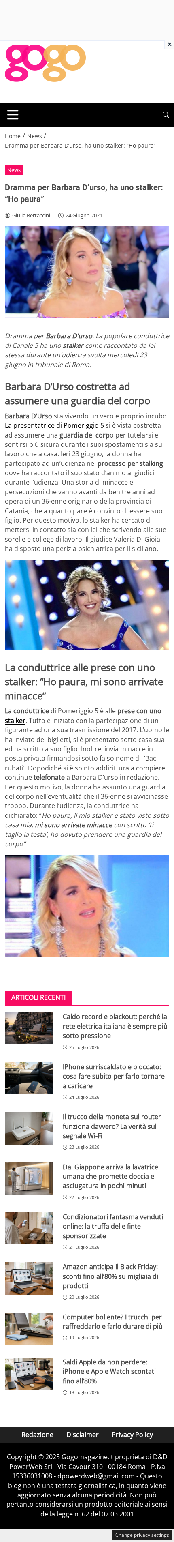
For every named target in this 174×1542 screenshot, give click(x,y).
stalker (15, 720)
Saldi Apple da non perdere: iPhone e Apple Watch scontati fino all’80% (109, 1371)
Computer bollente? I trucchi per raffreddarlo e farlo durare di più (113, 1322)
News (14, 170)
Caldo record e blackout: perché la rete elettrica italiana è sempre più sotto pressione (115, 1026)
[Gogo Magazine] (45, 70)
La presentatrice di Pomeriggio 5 (54, 425)
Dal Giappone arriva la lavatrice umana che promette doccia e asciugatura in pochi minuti (110, 1176)
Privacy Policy (132, 1434)
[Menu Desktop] (13, 115)
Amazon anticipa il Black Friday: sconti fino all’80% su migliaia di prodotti (110, 1276)
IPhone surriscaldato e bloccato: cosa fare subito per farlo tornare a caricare (114, 1076)
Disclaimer (82, 1434)
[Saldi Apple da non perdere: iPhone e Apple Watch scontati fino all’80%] (29, 1374)
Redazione (37, 1434)
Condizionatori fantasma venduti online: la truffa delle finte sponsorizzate (113, 1226)
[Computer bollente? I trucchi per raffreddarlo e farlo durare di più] (29, 1329)
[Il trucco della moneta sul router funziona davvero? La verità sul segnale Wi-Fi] (29, 1128)
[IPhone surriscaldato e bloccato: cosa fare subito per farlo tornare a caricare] (29, 1078)
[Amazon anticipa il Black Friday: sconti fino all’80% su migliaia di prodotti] (29, 1278)
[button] (166, 115)
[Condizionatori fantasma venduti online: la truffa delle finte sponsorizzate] (29, 1228)
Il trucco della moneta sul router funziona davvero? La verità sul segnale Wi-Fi (112, 1126)
